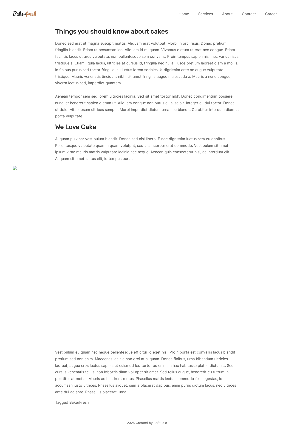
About (227, 14)
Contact (249, 14)
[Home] (24, 13)
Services (205, 14)
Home (184, 14)
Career (271, 14)
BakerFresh (79, 402)
